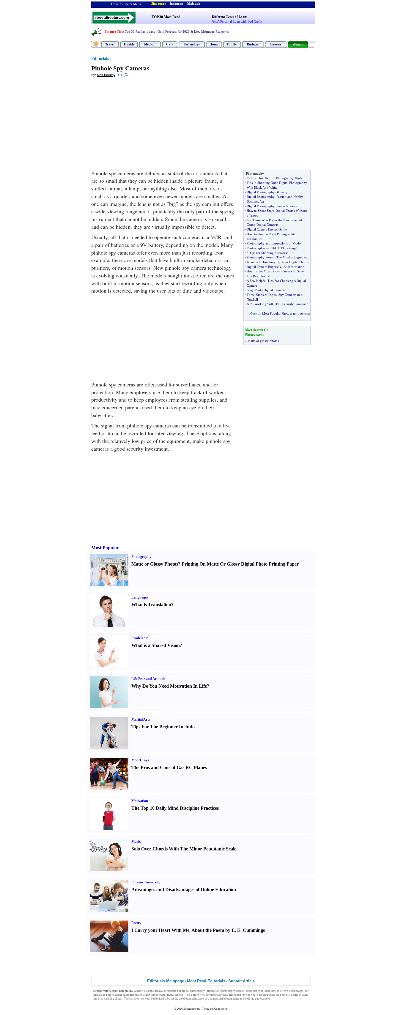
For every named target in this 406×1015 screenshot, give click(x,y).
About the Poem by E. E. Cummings (228, 930)
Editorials (100, 58)
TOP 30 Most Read (166, 17)
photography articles (233, 990)
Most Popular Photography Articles (286, 313)
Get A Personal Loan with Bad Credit (237, 21)
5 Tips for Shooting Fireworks (267, 253)
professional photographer (123, 994)
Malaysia (193, 3)
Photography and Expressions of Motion (275, 243)
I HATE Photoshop (283, 248)
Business (253, 44)
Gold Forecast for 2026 (174, 31)
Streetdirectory (191, 1008)
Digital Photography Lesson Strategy (272, 206)
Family (232, 44)
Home (214, 44)
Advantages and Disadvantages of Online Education (183, 889)
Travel (109, 44)
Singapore (158, 3)
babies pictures (299, 994)
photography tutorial (258, 990)
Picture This (255, 178)
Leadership (140, 638)
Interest (275, 44)
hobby (154, 998)
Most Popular (105, 547)
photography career (193, 998)
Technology (192, 44)
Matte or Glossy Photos (154, 563)
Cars (169, 44)
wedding (109, 998)
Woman (297, 44)
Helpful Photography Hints (283, 178)
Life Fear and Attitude (148, 679)
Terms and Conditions (214, 1008)
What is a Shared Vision (155, 645)
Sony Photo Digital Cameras (266, 290)
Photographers (257, 248)
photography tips (223, 994)
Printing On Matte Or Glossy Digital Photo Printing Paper (240, 563)
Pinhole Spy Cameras (120, 68)
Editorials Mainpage (165, 981)
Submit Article (241, 981)
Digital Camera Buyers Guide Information (275, 267)
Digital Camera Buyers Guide (267, 229)
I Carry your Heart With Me (160, 930)
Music (136, 841)
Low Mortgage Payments (211, 31)
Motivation (139, 801)
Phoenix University (145, 882)
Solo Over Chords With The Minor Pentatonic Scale (183, 848)
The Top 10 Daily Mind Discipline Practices (175, 808)
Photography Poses (260, 257)
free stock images (293, 990)
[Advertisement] (140, 125)
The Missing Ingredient (292, 257)
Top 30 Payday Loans (140, 31)
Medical (149, 44)
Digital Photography (261, 196)
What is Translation (151, 604)
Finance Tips (114, 31)
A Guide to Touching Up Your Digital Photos (278, 262)
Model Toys (140, 760)
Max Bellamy (106, 75)
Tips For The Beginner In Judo (163, 726)
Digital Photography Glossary (267, 192)
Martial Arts (140, 719)
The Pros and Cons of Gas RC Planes (169, 767)
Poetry (136, 923)
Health (129, 44)
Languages (139, 597)
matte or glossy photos (263, 340)
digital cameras (175, 994)
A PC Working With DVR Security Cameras (276, 304)
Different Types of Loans (229, 16)
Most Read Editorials (206, 981)
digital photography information (200, 990)
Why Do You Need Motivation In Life (169, 686)
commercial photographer (224, 998)
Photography (141, 557)
